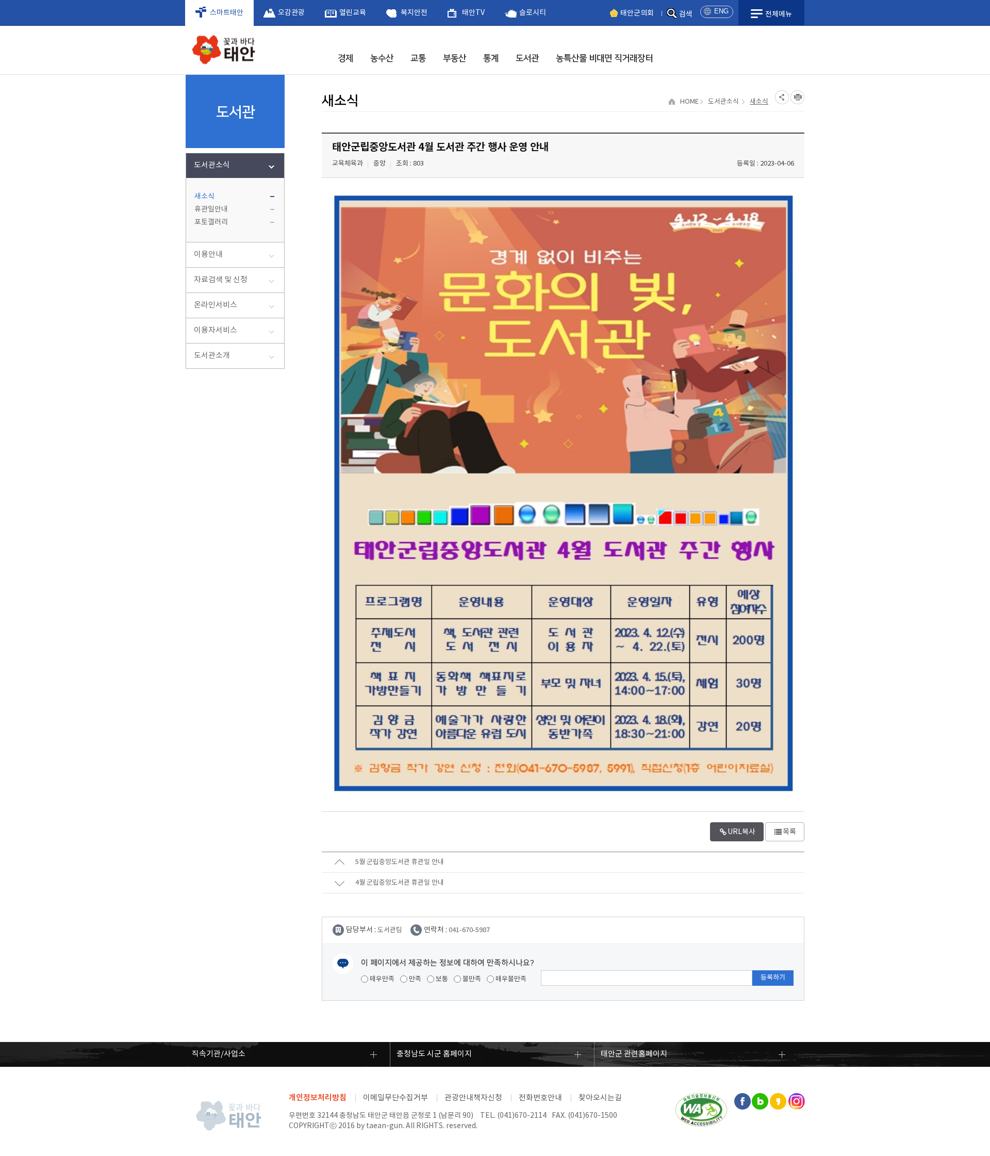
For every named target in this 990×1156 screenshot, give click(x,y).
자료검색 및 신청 (221, 279)
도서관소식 (212, 165)
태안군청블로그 (760, 1101)
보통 (441, 979)
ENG (721, 11)
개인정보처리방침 (317, 1097)
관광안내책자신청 (473, 1098)
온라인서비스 (215, 305)
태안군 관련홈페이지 (634, 1054)
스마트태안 (226, 13)
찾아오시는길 (600, 1098)
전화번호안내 (540, 1098)
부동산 (454, 58)
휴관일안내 (211, 209)
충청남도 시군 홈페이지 (434, 1054)
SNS (782, 97)
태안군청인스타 (796, 1101)
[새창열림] (701, 1098)
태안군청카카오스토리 (778, 1101)
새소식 (204, 196)
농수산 (381, 58)
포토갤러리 (211, 222)
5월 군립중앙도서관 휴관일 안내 (399, 862)
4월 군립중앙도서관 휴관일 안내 (399, 883)
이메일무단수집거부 (395, 1098)
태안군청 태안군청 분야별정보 (227, 52)
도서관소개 (212, 355)
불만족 (471, 979)
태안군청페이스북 (742, 1101)
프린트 (797, 97)
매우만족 (381, 979)
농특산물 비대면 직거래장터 (604, 58)
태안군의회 (637, 13)
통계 (491, 58)
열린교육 (352, 13)
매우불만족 (510, 979)
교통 (418, 58)
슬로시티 (532, 13)
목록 (789, 832)
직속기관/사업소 (218, 1054)
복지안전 (414, 13)
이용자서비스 (215, 330)
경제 (345, 58)
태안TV (473, 13)
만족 (414, 979)
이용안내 (208, 254)
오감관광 (291, 13)
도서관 (527, 58)
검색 (685, 14)
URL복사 (741, 832)
